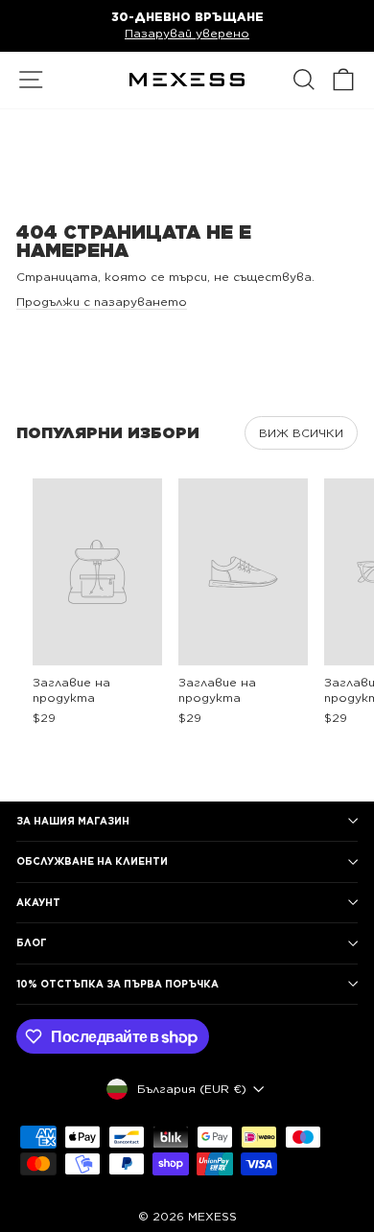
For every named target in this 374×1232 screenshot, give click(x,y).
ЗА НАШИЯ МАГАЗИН (72, 820)
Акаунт (38, 902)
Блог (31, 942)
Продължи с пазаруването (101, 301)
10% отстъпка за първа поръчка (117, 983)
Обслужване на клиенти (92, 861)
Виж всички (301, 433)
